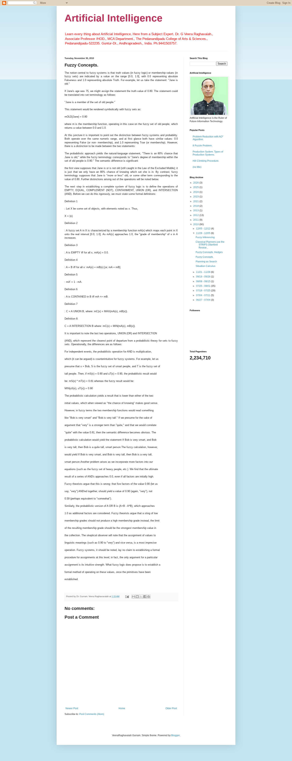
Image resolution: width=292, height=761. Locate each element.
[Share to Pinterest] (149, 597)
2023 (196, 196)
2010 (196, 224)
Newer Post (72, 708)
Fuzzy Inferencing (205, 237)
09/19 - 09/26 (203, 276)
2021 (196, 201)
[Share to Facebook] (145, 597)
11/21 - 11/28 (203, 272)
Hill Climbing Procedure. (206, 160)
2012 (196, 215)
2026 (196, 182)
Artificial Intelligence (113, 18)
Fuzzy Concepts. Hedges (209, 252)
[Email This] (133, 597)
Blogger (175, 735)
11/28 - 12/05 (203, 233)
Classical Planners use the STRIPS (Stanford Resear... (210, 244)
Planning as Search (206, 261)
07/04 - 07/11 (203, 295)
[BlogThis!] (137, 597)
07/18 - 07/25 (203, 290)
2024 (196, 192)
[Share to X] (141, 597)
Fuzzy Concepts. (205, 257)
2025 (196, 187)
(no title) (197, 167)
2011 (196, 219)
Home (122, 708)
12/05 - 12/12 (203, 228)
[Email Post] (127, 596)
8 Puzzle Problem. (202, 145)
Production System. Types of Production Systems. (208, 153)
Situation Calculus (205, 266)
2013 (196, 210)
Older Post (171, 708)
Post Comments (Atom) (91, 714)
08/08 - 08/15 (203, 281)
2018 (196, 206)
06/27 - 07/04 (203, 299)
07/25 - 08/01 (203, 286)
